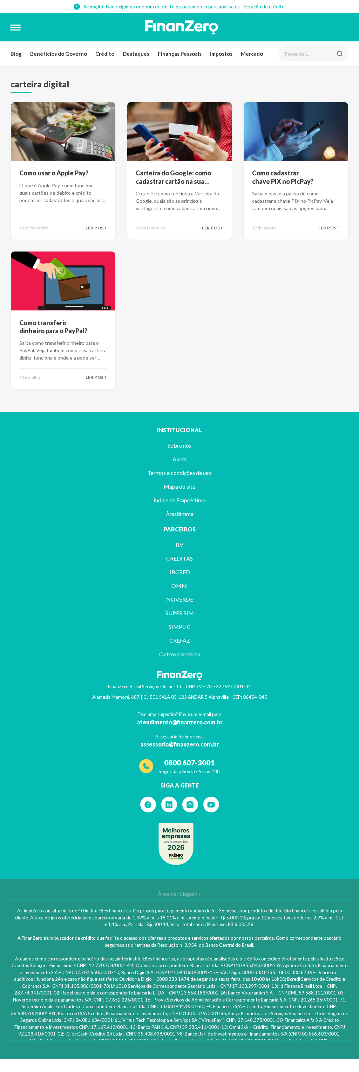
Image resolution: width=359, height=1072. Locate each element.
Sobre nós (179, 445)
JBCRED (179, 572)
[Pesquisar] (340, 54)
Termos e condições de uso (179, 472)
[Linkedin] (169, 804)
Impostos (221, 54)
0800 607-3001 (189, 762)
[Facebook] (148, 804)
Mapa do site (179, 486)
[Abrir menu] (15, 27)
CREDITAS (179, 558)
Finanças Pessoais (180, 54)
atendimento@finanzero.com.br (180, 722)
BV (179, 544)
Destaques (136, 54)
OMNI (179, 585)
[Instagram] (190, 804)
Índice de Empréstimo (180, 500)
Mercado (252, 54)
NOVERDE (179, 599)
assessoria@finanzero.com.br (179, 744)
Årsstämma (180, 513)
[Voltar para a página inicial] (181, 27)
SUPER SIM (179, 613)
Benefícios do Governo (58, 54)
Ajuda (179, 459)
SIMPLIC (180, 626)
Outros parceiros (179, 654)
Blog (16, 54)
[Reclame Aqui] (176, 844)
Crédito (104, 54)
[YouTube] (211, 804)
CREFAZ (179, 640)
